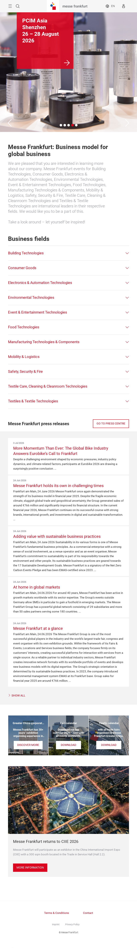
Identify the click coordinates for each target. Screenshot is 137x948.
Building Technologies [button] (26, 253)
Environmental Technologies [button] (31, 297)
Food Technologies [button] (23, 327)
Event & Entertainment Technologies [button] (37, 312)
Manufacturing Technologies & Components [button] (43, 342)
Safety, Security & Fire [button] (25, 371)
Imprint (55, 924)
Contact (88, 913)
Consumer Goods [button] (22, 268)
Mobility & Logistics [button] (23, 357)
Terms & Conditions (56, 913)
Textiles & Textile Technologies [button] (33, 401)
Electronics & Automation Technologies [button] (40, 283)
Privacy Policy (72, 924)
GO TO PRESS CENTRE (111, 423)
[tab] (68, 253)
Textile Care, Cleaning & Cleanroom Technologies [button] (47, 386)
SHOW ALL (18, 695)
